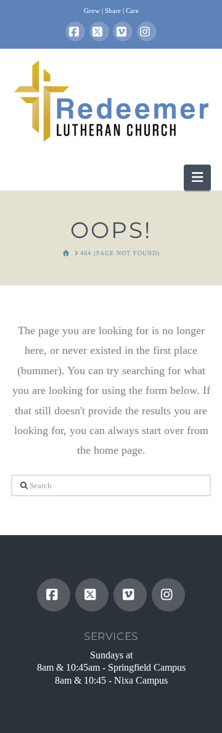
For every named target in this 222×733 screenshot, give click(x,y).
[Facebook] (75, 31)
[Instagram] (147, 31)
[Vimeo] (123, 31)
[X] (99, 31)
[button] (197, 177)
